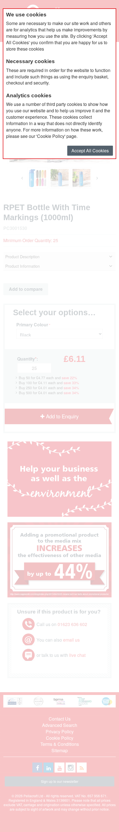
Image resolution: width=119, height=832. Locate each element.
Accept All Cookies (90, 150)
